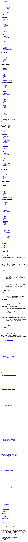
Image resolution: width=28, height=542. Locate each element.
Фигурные (5, 20)
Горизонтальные (6, 19)
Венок (4, 87)
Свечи (4, 101)
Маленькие (5, 29)
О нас (4, 6)
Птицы (4, 100)
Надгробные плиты (7, 38)
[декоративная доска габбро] (8, 421)
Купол (4, 96)
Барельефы (5, 25)
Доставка (8, 11)
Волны (4, 91)
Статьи (4, 507)
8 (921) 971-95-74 (4, 260)
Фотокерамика (6, 77)
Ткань (4, 105)
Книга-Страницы (7, 94)
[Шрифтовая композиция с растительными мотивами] (9, 471)
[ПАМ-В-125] (4, 247)
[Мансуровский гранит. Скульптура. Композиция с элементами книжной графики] (9, 440)
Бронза (4, 76)
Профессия (5, 99)
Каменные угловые (7, 48)
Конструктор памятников (8, 506)
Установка (8, 7)
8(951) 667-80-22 (12, 125)
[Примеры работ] (9, 340)
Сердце (4, 102)
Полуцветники (6, 37)
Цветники (5, 36)
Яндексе (15, 526)
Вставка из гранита (7, 80)
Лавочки (5, 55)
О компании (6, 504)
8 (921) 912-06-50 (4, 513)
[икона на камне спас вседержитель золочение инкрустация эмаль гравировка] (9, 375)
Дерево (4, 92)
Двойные (5, 26)
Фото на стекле (6, 79)
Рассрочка (8, 9)
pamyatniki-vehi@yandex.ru (6, 128)
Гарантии (5, 114)
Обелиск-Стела (6, 98)
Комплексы (5, 30)
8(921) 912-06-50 (4, 125)
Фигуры (5, 60)
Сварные (5, 43)
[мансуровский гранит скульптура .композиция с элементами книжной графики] (9, 456)
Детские (5, 93)
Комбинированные (7, 49)
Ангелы (5, 85)
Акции (4, 4)
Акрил (4, 75)
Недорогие (5, 24)
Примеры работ (6, 5)
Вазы (4, 58)
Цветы (4, 107)
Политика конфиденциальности (8, 538)
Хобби (4, 106)
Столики (5, 54)
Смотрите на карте (5, 518)
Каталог (4, 131)
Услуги (4, 2)
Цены (7, 13)
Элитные (5, 27)
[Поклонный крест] (8, 487)
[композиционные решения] (8, 389)
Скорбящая (5, 104)
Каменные (5, 47)
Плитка (4, 68)
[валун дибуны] (8, 405)
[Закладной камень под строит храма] (9, 357)
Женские (5, 31)
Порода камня (6, 509)
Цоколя (4, 66)
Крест (4, 95)
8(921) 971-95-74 (4, 120)
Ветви (4, 88)
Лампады (5, 57)
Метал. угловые (6, 46)
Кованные (5, 45)
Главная (5, 1)
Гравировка (5, 74)
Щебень (5, 69)
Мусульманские (6, 23)
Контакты (5, 14)
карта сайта (3, 539)
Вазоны (5, 59)
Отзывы (7, 12)
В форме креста (6, 21)
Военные (5, 89)
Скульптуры (6, 61)
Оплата (7, 8)
